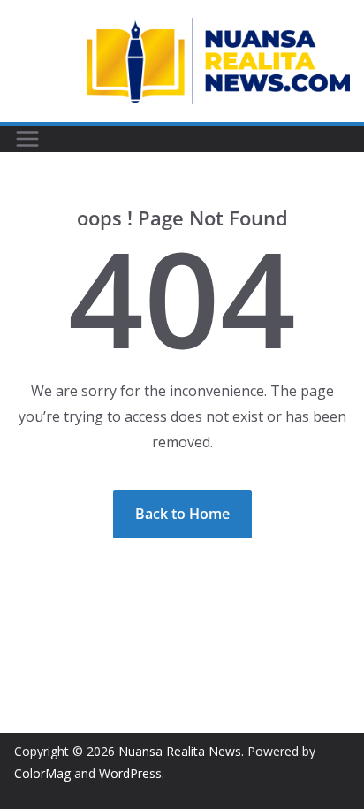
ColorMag (42, 773)
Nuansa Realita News (179, 751)
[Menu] (27, 139)
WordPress (130, 773)
